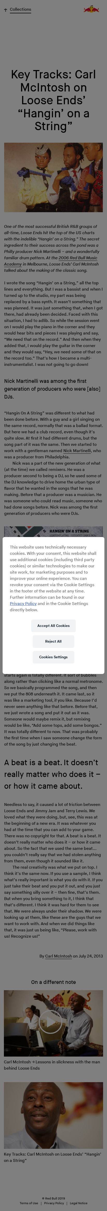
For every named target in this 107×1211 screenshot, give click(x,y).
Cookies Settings (53, 657)
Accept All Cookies (53, 626)
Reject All (53, 641)
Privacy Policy (23, 603)
